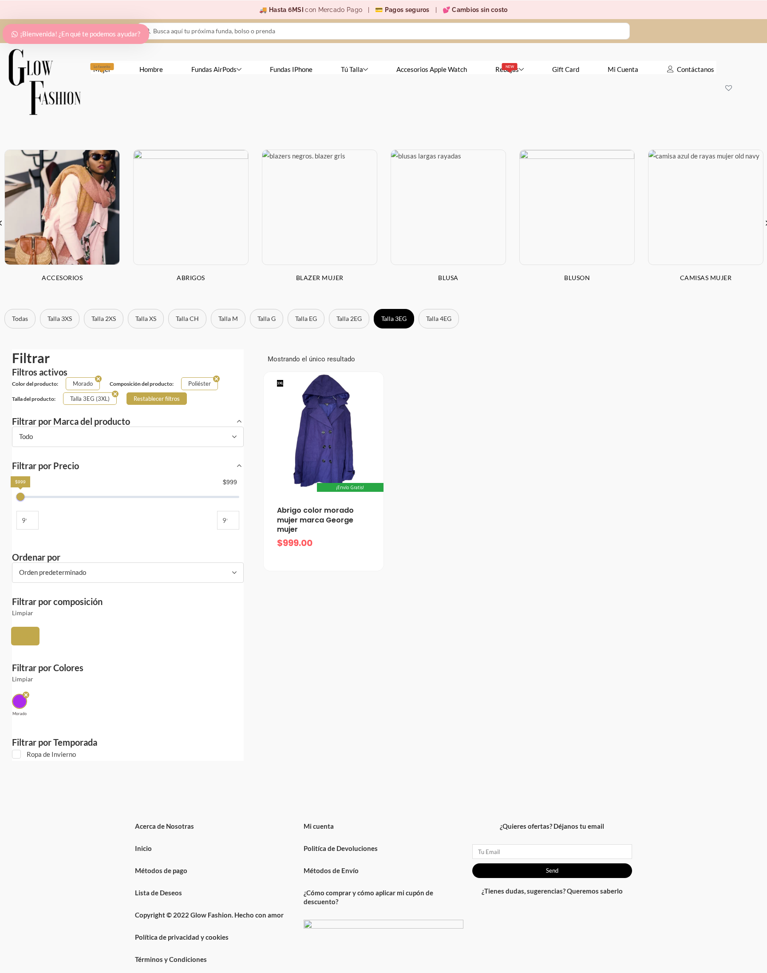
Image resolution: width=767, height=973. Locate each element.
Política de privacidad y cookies (182, 937)
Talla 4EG (438, 318)
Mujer (102, 68)
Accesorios (62, 277)
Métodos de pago (161, 870)
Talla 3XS (59, 318)
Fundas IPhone (291, 69)
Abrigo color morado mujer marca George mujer (315, 519)
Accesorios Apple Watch (431, 69)
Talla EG (306, 318)
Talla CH (187, 318)
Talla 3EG (394, 318)
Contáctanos (695, 69)
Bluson (577, 277)
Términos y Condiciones (171, 959)
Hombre (151, 69)
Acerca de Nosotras (164, 826)
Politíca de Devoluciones (341, 848)
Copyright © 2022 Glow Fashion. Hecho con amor (209, 915)
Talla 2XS (103, 318)
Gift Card (565, 69)
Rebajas (507, 68)
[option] (191, 223)
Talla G (266, 318)
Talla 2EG (349, 318)
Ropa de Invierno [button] (51, 754)
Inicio (143, 848)
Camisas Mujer (706, 277)
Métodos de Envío (331, 870)
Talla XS (145, 318)
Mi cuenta (319, 826)
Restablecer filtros (157, 398)
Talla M (228, 318)
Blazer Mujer (320, 277)
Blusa (448, 277)
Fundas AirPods (214, 69)
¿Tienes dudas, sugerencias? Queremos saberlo (552, 891)
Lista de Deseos (158, 893)
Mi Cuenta (623, 69)
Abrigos (191, 277)
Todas (20, 318)
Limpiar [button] (22, 613)
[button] (25, 636)
